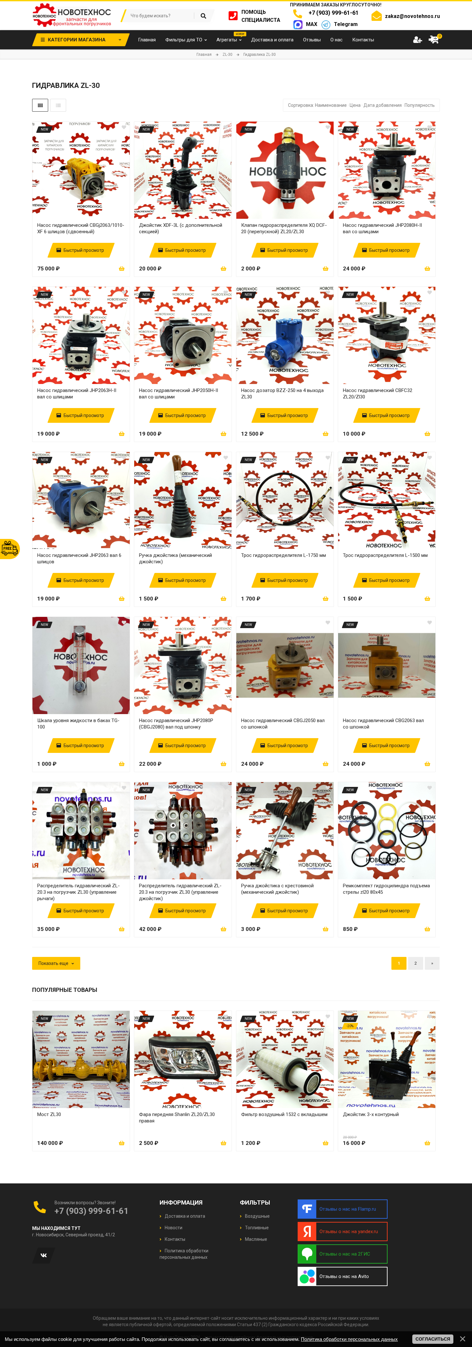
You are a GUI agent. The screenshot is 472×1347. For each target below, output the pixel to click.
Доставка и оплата (184, 1216)
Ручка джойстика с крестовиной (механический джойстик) (277, 889)
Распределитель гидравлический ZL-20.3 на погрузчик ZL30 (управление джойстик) (180, 892)
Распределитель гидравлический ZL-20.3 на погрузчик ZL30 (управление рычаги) (78, 892)
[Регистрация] (417, 39)
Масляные (255, 1239)
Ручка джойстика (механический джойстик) (175, 558)
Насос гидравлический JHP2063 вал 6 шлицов (79, 558)
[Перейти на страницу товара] (81, 170)
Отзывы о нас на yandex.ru (348, 1231)
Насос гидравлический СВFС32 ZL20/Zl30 (377, 394)
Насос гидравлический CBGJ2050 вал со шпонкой (283, 724)
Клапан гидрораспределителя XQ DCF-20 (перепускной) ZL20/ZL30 (284, 228)
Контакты (174, 1239)
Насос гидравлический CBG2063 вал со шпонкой (383, 724)
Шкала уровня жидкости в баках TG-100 (78, 724)
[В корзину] (121, 268)
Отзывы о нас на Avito (344, 1276)
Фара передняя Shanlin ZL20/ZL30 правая (177, 1118)
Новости (173, 1227)
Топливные (256, 1227)
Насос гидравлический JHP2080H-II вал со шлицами (382, 228)
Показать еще (53, 963)
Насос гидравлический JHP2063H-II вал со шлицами (76, 394)
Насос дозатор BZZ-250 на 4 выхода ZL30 (282, 394)
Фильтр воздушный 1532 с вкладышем (284, 1114)
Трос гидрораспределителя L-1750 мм (283, 555)
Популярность (420, 105)
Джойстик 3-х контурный (371, 1114)
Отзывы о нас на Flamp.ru (347, 1209)
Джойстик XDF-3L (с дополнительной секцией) (180, 228)
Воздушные (257, 1216)
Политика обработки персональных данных (349, 1339)
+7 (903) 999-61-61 (332, 12)
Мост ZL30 (49, 1114)
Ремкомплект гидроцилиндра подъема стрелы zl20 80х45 (386, 889)
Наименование (331, 105)
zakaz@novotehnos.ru (412, 16)
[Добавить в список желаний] (124, 127)
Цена (355, 105)
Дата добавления (382, 105)
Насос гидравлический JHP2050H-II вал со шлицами (178, 394)
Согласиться (432, 1339)
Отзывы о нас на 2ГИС (344, 1254)
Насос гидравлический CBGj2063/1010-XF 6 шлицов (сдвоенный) (80, 228)
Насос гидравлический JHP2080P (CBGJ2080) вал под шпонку (176, 724)
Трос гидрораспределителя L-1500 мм (385, 555)
